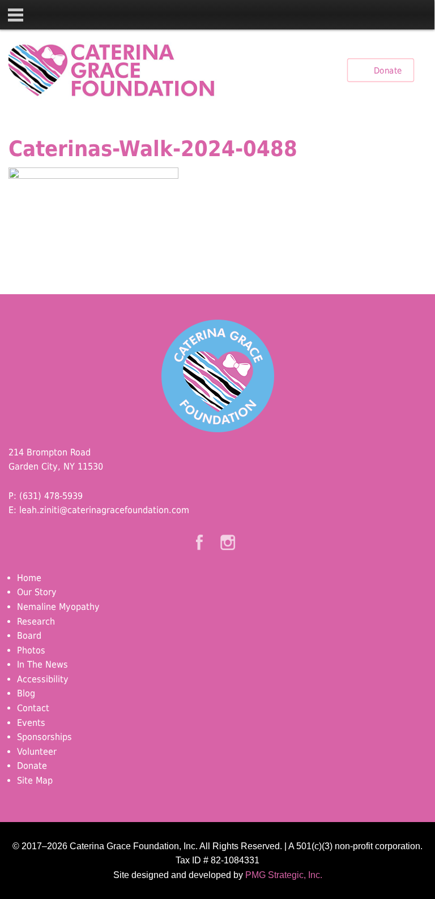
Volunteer (37, 751)
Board (29, 635)
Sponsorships (44, 737)
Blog (26, 693)
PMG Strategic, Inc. (283, 875)
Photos (31, 650)
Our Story (37, 592)
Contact (33, 708)
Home (29, 578)
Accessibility (43, 679)
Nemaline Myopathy (58, 606)
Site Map (35, 780)
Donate (388, 70)
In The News (42, 664)
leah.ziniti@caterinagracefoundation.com (104, 510)
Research (36, 621)
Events (31, 722)
